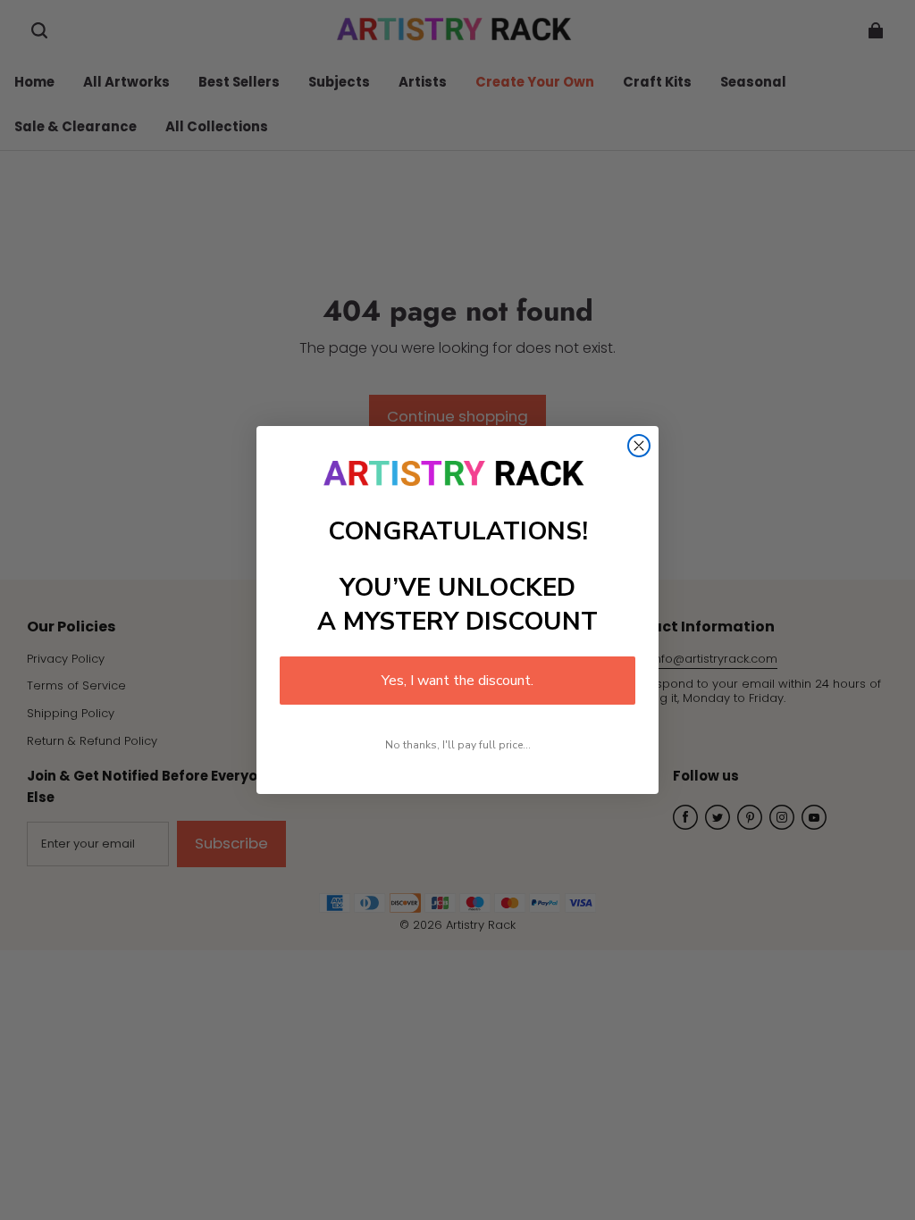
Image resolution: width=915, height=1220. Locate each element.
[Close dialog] (639, 445)
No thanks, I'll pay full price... (458, 745)
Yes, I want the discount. (457, 680)
